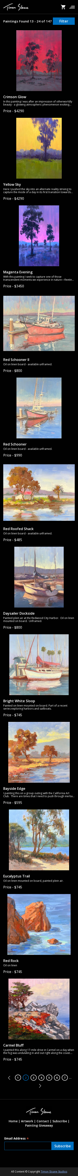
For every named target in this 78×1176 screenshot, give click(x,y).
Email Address (16, 1138)
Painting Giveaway (39, 1125)
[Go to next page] (39, 1086)
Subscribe (59, 1121)
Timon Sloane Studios (54, 1171)
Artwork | (28, 1121)
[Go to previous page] (10, 1078)
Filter (63, 21)
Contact (43, 1121)
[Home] (16, 7)
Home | (14, 1121)
